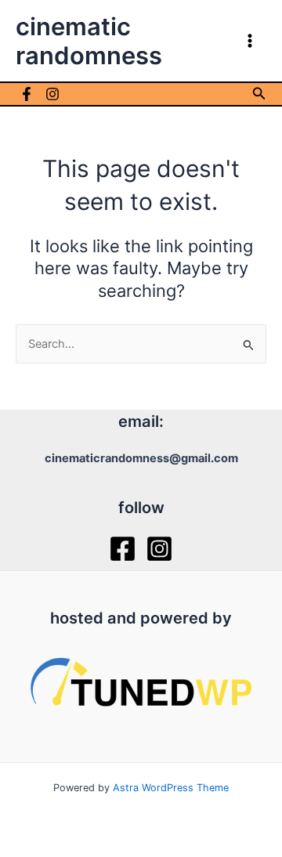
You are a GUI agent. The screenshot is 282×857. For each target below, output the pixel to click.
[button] (259, 93)
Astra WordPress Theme (171, 788)
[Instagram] (52, 94)
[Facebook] (27, 94)
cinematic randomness (89, 41)
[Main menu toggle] (249, 40)
